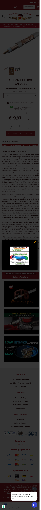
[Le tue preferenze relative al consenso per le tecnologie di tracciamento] (3, 506)
